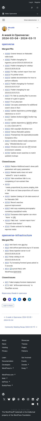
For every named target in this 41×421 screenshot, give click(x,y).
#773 (7, 285)
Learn (4, 358)
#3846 (7, 132)
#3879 (7, 75)
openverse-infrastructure (17, 235)
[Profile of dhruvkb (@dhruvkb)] (4, 29)
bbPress (6, 382)
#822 (7, 245)
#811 (6, 282)
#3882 (7, 60)
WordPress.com (9, 375)
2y (8, 29)
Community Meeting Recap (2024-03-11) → (21, 327)
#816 (7, 263)
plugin (34, 111)
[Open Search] (32, 8)
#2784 (7, 214)
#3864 (7, 166)
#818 (7, 251)
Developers (6, 365)
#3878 (7, 78)
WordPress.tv (8, 368)
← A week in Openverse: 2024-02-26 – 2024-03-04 (18, 318)
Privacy (4, 351)
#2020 (7, 220)
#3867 (7, 102)
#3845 (7, 135)
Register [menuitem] (37, 2)
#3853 (7, 123)
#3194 (7, 202)
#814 (7, 269)
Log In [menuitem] (31, 2)
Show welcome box (30, 20)
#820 (7, 248)
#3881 (7, 66)
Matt (5, 378)
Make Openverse (11, 13)
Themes (24, 344)
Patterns (24, 351)
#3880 (7, 72)
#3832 (7, 172)
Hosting (5, 347)
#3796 (7, 153)
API (29, 147)
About (4, 340)
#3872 (7, 90)
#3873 (7, 84)
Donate (25, 365)
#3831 (7, 141)
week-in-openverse (19, 293)
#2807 (7, 208)
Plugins (24, 347)
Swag (24, 368)
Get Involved (26, 358)
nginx (26, 117)
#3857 (7, 117)
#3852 (7, 129)
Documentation (7, 361)
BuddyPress (7, 385)
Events (24, 361)
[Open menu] (38, 8)
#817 (6, 257)
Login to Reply (8, 305)
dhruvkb (11, 28)
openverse (8, 44)
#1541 (7, 226)
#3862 (7, 111)
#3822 (7, 147)
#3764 (7, 178)
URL (14, 217)
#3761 (7, 184)
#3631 (7, 196)
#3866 (7, 105)
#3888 (7, 54)
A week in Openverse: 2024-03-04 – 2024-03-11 (19, 36)
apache (29, 123)
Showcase (25, 340)
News (4, 344)
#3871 (7, 96)
